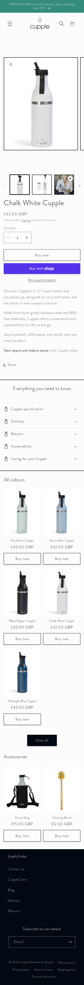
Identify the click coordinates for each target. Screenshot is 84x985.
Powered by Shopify (42, 962)
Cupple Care (17, 879)
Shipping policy (67, 969)
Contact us (16, 869)
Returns (13, 911)
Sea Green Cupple (22, 541)
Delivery (14, 900)
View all (42, 740)
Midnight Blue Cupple (22, 701)
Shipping (25, 220)
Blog (11, 890)
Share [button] (12, 364)
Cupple (24, 962)
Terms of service (43, 969)
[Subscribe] (69, 942)
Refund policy (66, 962)
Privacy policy (21, 969)
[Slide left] (4, 185)
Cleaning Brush (61, 818)
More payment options (42, 280)
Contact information (44, 977)
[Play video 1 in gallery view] (64, 184)
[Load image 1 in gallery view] (19, 184)
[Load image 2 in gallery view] (42, 184)
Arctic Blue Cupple (62, 541)
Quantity (10, 228)
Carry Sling (22, 818)
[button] (9, 23)
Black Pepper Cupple (22, 621)
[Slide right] (79, 185)
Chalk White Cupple (61, 621)
